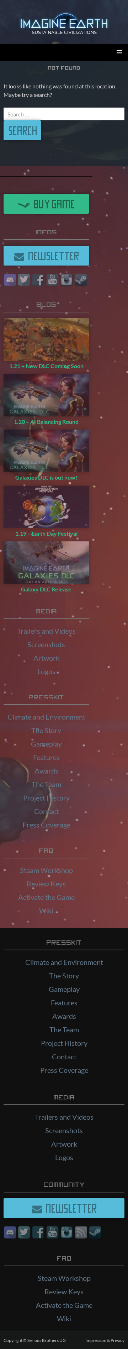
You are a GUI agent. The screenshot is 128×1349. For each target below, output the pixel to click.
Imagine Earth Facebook (38, 280)
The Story (46, 730)
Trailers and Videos (46, 631)
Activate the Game (46, 897)
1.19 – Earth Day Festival (46, 533)
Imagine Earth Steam (81, 280)
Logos (46, 671)
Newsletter (52, 255)
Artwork (46, 658)
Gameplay (46, 743)
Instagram (66, 280)
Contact (46, 811)
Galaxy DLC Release (46, 589)
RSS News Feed (81, 1232)
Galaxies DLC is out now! (46, 477)
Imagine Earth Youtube (52, 280)
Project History (46, 797)
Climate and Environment (46, 716)
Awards (46, 770)
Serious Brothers (43, 1340)
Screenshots (46, 644)
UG (62, 1340)
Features (46, 757)
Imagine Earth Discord (10, 280)
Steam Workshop (46, 870)
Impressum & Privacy (104, 1340)
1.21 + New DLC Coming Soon (46, 365)
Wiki (46, 910)
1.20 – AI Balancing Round (46, 421)
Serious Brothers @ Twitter (24, 280)
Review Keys (46, 883)
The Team (46, 784)
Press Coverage (46, 824)
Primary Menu (119, 52)
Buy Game (52, 203)
